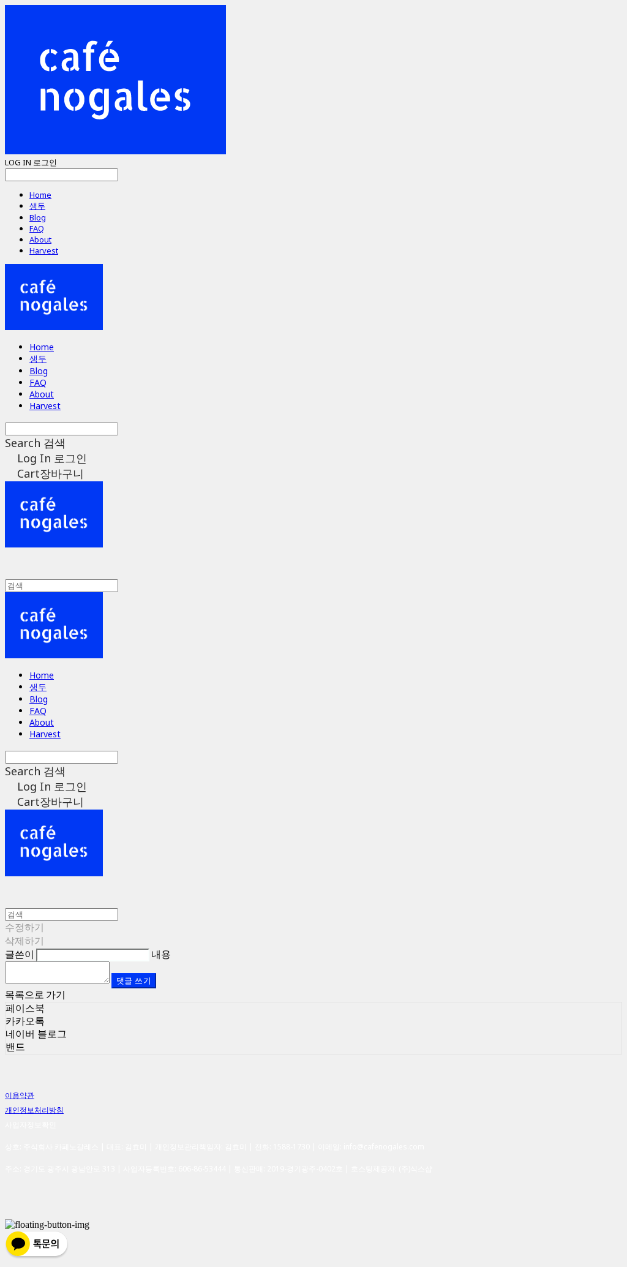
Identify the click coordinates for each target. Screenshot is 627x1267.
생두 (37, 205)
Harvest (43, 250)
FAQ (36, 228)
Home (40, 194)
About (40, 239)
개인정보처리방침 (34, 1110)
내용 (161, 954)
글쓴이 (19, 954)
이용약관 (19, 1095)
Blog (37, 217)
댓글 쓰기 (133, 980)
